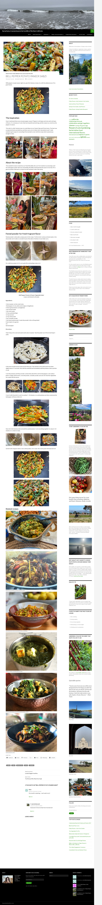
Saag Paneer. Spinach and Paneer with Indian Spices (17, 711)
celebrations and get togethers (79, 123)
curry (13, 765)
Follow (71, 813)
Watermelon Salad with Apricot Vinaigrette (79, 833)
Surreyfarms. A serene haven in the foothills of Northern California (22, 31)
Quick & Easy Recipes (27, 73)
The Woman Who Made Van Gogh (33, 777)
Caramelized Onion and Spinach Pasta (78, 850)
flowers (72, 128)
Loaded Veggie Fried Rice (31, 772)
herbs (71, 130)
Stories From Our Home (71, 34)
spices (26, 765)
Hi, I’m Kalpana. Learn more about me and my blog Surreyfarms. (18, 878)
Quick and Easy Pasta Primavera (76, 104)
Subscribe (29, 882)
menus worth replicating (73, 137)
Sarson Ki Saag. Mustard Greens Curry (14, 671)
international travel (74, 134)
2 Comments (29, 79)
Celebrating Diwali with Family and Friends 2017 (80, 823)
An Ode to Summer (73, 98)
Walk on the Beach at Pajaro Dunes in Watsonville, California (77, 844)
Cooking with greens (80, 125)
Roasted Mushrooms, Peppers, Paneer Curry (15, 590)
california (75, 119)
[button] (77, 351)
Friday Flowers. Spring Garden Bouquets (78, 109)
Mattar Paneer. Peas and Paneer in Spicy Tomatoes (16, 630)
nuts (79, 137)
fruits (78, 128)
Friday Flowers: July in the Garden (77, 828)
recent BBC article (80, 672)
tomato (88, 137)
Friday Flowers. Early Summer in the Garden (79, 101)
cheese (8, 765)
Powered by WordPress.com (8, 903)
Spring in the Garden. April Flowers (77, 106)
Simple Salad (72, 329)
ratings (79, 267)
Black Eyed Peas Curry (74, 825)
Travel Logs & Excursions (57, 34)
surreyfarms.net (20, 79)
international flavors (77, 133)
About (29, 34)
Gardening (46, 34)
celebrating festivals (75, 121)
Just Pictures (82, 34)
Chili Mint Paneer (9, 549)
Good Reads (89, 34)
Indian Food (19, 73)
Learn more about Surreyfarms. (76, 89)
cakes (70, 119)
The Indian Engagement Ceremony (77, 847)
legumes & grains (84, 134)
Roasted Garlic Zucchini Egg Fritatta (77, 840)
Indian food (20, 765)
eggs (86, 125)
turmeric (31, 765)
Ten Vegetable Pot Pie (74, 831)
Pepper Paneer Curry (10, 752)
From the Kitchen (37, 34)
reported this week (78, 576)
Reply (31, 796)
